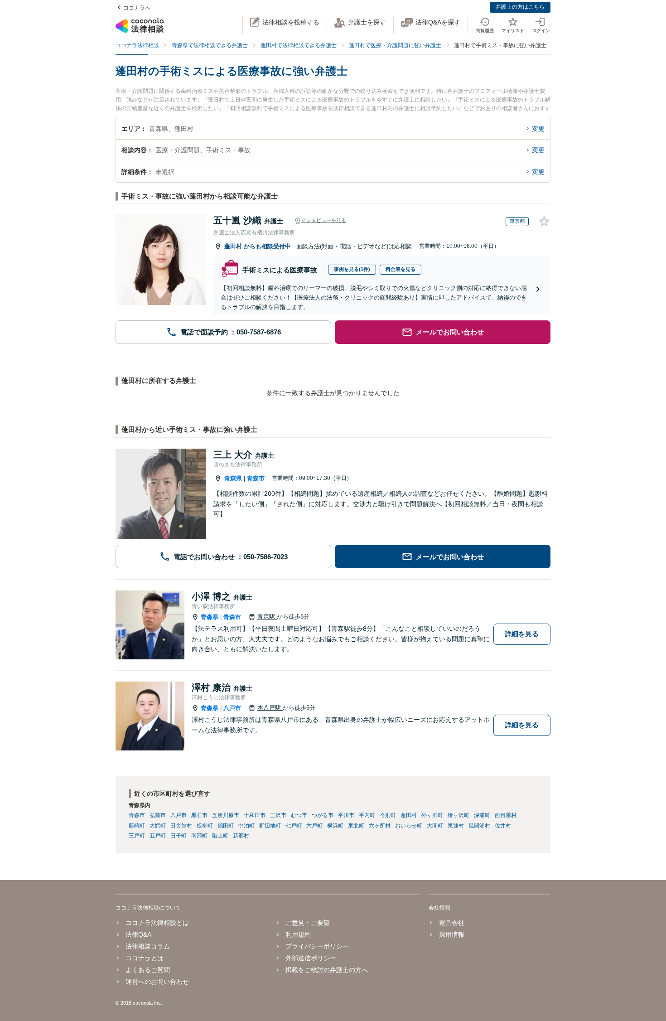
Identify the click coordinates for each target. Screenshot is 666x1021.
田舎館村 (181, 826)
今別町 (388, 815)
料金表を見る (400, 269)
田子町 (178, 835)
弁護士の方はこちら (520, 7)
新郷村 (241, 835)
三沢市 (278, 815)
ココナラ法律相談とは (157, 922)
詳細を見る (522, 634)
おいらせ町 (408, 826)
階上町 (220, 835)
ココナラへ (136, 8)
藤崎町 (137, 826)
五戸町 (158, 835)
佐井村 (503, 826)
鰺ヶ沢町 (458, 815)
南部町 (199, 835)
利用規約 (298, 934)
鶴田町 (225, 826)
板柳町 (205, 826)
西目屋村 (505, 815)
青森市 (256, 478)
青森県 (233, 478)
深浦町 (482, 815)
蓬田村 (234, 246)
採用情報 (451, 934)
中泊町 (246, 826)
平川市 (346, 815)
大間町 (435, 826)
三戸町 (137, 835)
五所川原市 (225, 815)
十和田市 (254, 815)
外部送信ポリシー (310, 958)
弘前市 (158, 815)
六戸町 (314, 826)
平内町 (367, 815)
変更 (538, 128)
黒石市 (199, 815)
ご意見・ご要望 (307, 922)
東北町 (356, 826)
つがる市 (322, 815)
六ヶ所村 (380, 826)
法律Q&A (138, 934)
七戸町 (293, 826)
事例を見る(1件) (352, 269)
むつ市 (299, 815)
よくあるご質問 (147, 969)
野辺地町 (270, 826)
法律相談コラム (147, 946)
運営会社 (451, 922)
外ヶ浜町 (432, 815)
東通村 (456, 826)
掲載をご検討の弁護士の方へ (326, 969)
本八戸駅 (270, 707)
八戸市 (232, 708)
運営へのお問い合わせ (157, 981)
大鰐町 (158, 826)
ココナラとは (144, 958)
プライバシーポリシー (317, 946)
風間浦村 (479, 826)
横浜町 (335, 826)
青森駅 (267, 616)
